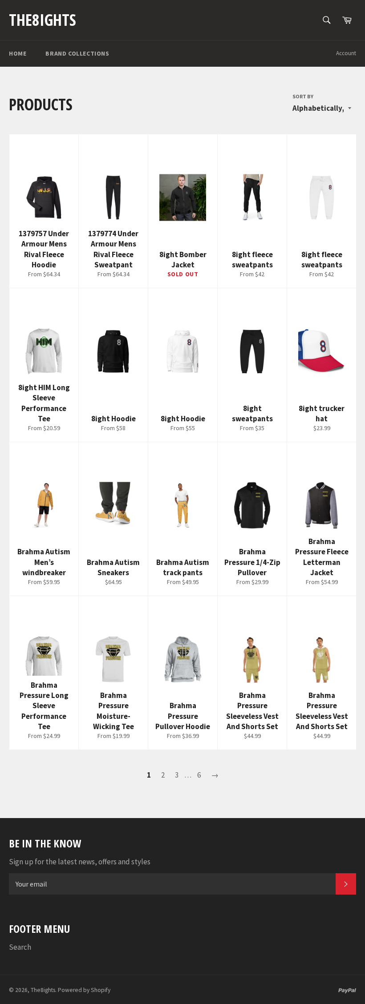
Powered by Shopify (84, 990)
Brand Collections (77, 53)
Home (17, 53)
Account (346, 53)
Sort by (302, 96)
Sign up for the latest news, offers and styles (79, 862)
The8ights (42, 20)
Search (20, 947)
